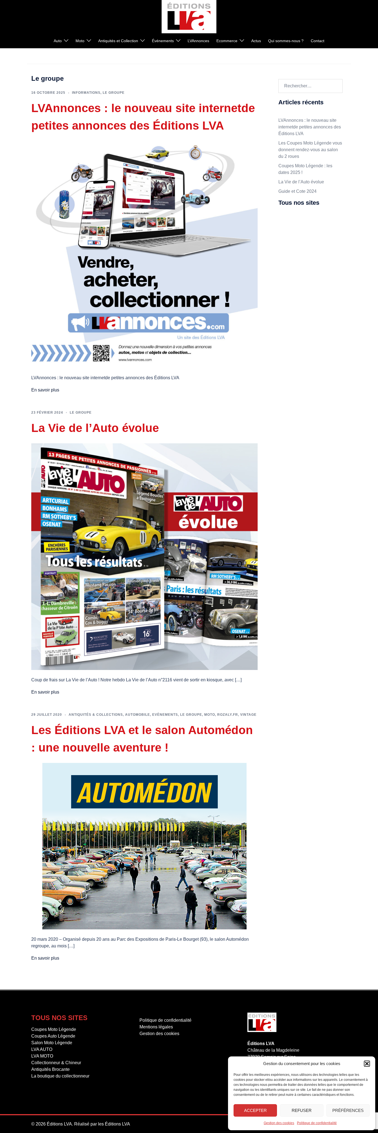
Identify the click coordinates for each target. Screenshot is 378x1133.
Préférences (348, 1110)
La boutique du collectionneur (307, 286)
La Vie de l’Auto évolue (95, 427)
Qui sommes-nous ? (286, 41)
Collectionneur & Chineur (303, 267)
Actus (256, 41)
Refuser (302, 1110)
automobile (137, 715)
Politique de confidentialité (317, 1123)
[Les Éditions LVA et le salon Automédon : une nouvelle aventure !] (144, 845)
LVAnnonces (198, 41)
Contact (317, 41)
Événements (163, 41)
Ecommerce (226, 41)
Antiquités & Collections (96, 715)
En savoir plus (45, 390)
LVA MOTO (289, 258)
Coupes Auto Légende (300, 230)
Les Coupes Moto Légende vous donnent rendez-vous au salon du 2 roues (310, 150)
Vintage (248, 715)
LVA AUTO (288, 249)
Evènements (165, 715)
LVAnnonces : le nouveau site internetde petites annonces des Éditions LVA (309, 127)
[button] (367, 1063)
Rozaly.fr (227, 715)
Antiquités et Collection (118, 41)
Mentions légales (295, 307)
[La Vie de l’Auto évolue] (144, 556)
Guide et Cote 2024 (297, 191)
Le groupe (114, 93)
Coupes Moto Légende (300, 220)
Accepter (255, 1110)
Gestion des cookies (279, 1123)
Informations (86, 93)
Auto (58, 41)
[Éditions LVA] (189, 16)
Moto (80, 41)
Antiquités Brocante (297, 277)
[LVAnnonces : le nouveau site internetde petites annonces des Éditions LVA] (144, 254)
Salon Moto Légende (298, 239)
